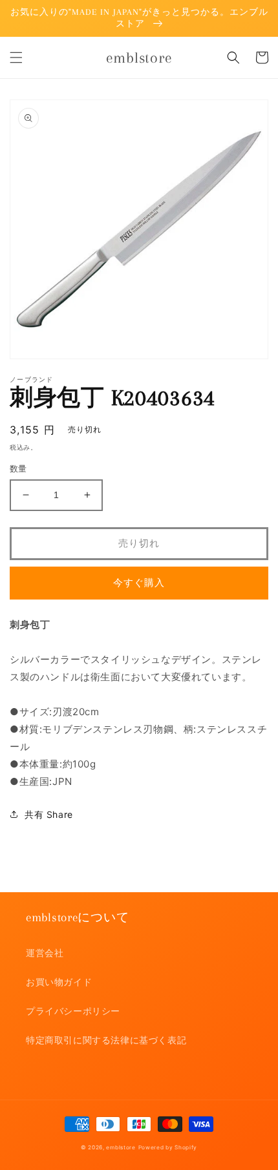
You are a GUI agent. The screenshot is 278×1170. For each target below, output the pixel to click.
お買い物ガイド (59, 981)
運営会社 (44, 952)
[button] (16, 57)
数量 (18, 468)
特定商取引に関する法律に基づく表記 (106, 1039)
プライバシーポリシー (73, 1010)
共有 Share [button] (49, 814)
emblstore (120, 1147)
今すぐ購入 (139, 582)
